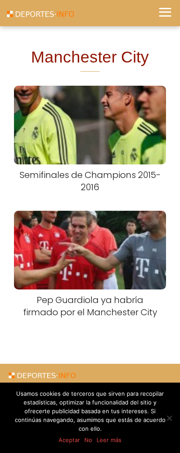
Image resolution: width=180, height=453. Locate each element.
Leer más (109, 439)
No (88, 439)
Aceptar (69, 439)
